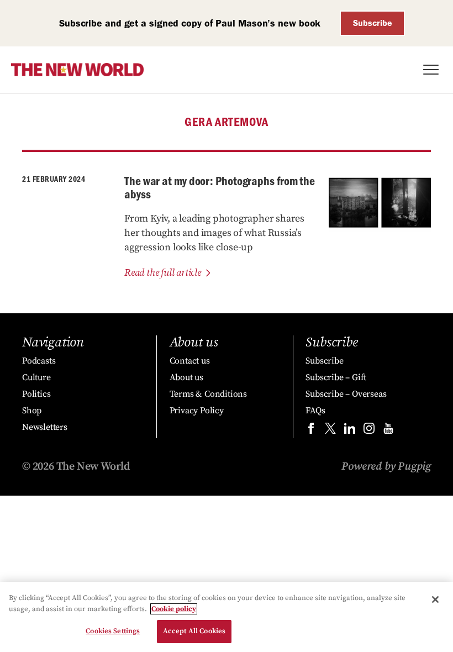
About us (186, 377)
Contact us (190, 360)
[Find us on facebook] (311, 430)
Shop (31, 410)
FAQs (315, 410)
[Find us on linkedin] (349, 430)
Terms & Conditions (208, 393)
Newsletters (44, 427)
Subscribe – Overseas (345, 393)
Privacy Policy (197, 410)
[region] (226, 617)
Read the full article (162, 272)
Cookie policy (173, 608)
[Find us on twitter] (330, 430)
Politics (36, 393)
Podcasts (38, 360)
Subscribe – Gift (335, 377)
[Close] (435, 599)
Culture (36, 377)
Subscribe (372, 23)
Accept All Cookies (194, 631)
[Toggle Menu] (431, 70)
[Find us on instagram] (369, 430)
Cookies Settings (113, 631)
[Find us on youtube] (388, 430)
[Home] (77, 69)
